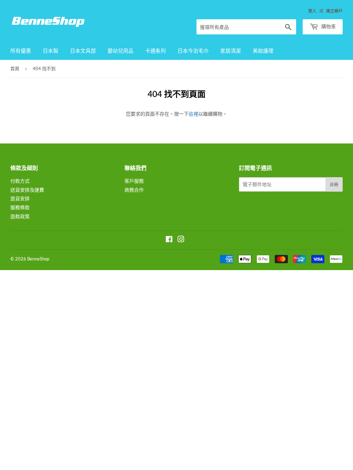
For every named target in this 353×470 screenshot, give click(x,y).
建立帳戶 (334, 10)
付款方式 (20, 181)
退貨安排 (20, 198)
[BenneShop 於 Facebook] (169, 240)
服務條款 (20, 207)
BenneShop (38, 258)
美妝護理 (263, 50)
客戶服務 (134, 181)
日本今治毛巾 (193, 50)
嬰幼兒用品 (120, 50)
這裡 (193, 114)
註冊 (334, 184)
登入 (312, 10)
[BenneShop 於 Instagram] (181, 240)
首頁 (14, 68)
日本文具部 (83, 50)
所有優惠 (20, 50)
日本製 (50, 50)
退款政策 (20, 216)
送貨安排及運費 (27, 190)
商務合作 (134, 190)
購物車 (328, 26)
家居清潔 (230, 50)
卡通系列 (155, 50)
